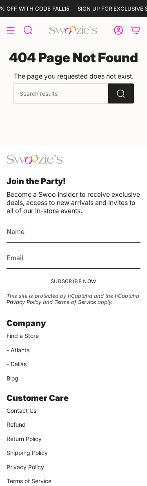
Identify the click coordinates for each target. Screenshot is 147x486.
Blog (12, 378)
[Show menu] (10, 30)
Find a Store (23, 335)
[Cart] (135, 30)
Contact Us (21, 410)
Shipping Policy (27, 452)
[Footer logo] (35, 159)
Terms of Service (75, 302)
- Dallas (17, 363)
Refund (16, 424)
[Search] (121, 93)
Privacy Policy (24, 302)
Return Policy (24, 438)
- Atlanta (18, 349)
